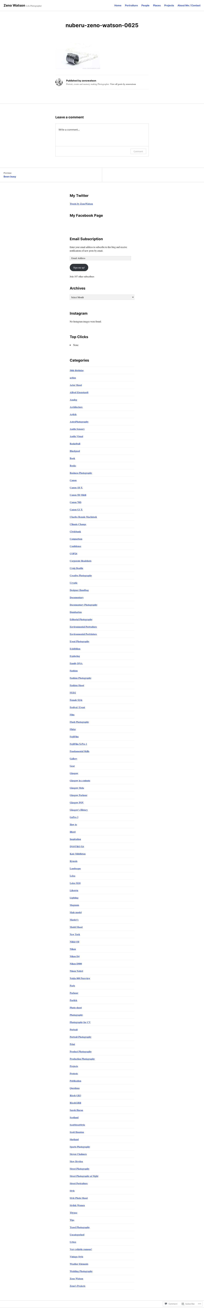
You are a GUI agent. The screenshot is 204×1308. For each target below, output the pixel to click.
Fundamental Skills (79, 751)
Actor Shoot (76, 385)
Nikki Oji (74, 941)
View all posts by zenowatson (123, 84)
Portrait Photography (80, 1037)
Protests (74, 1073)
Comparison (76, 538)
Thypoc (73, 1212)
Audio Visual (76, 436)
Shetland (74, 1139)
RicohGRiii (75, 1102)
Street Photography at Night (84, 1176)
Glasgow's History (79, 809)
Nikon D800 (76, 963)
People (145, 5)
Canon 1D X (76, 487)
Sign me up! (79, 267)
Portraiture (131, 5)
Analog (73, 399)
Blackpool (75, 451)
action (73, 377)
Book (72, 458)
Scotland (74, 1117)
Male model (76, 912)
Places (157, 5)
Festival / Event (77, 707)
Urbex (73, 1242)
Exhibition (75, 648)
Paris (72, 985)
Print (72, 1044)
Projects (169, 5)
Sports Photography (80, 1146)
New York (75, 934)
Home (117, 5)
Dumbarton (76, 612)
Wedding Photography (81, 1271)
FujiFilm (74, 736)
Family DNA (76, 663)
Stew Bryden (76, 1161)
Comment (138, 151)
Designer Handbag (79, 590)
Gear (72, 766)
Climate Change (78, 524)
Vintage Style (76, 1256)
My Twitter (79, 195)
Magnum (74, 905)
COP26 (73, 553)
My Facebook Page (86, 215)
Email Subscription (86, 239)
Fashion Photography (80, 678)
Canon (73, 480)
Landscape (75, 868)
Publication (75, 1080)
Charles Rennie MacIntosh (83, 517)
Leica (72, 875)
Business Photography (81, 473)
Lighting (74, 897)
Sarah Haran (76, 1110)
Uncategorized (77, 1234)
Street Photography (79, 1168)
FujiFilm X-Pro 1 (78, 744)
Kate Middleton (78, 853)
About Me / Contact (189, 5)
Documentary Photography (83, 604)
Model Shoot (76, 927)
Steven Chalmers (78, 1154)
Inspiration (75, 839)
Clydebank (75, 531)
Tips (72, 1220)
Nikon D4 (74, 956)
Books (73, 465)
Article (73, 414)
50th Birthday (77, 370)
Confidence (75, 546)
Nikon (73, 949)
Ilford (73, 831)
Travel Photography (80, 1227)
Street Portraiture (79, 1183)
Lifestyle (74, 890)
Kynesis (73, 861)
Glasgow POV (77, 802)
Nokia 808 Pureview (80, 978)
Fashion (74, 670)
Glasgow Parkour (78, 795)
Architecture (76, 407)
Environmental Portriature (83, 634)
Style (72, 1190)
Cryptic (74, 582)
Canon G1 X (76, 509)
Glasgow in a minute (80, 780)
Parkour (74, 993)
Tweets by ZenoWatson (81, 203)
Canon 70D (75, 502)
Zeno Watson (14, 5)
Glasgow (74, 773)
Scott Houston (77, 1132)
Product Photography (81, 1051)
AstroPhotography (79, 421)
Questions (75, 1088)
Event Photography (79, 641)
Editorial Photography (81, 619)
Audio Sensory (77, 429)
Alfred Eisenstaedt (79, 392)
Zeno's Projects (77, 1286)
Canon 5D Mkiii (78, 495)
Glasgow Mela (77, 787)
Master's (74, 919)
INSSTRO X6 (77, 846)
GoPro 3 (74, 817)
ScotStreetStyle (77, 1124)
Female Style (76, 700)
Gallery (73, 758)
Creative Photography (81, 575)
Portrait (74, 1029)
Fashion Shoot (77, 685)
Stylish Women (77, 1205)
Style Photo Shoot (79, 1198)
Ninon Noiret (76, 971)
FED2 (73, 692)
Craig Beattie (76, 568)
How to (73, 824)
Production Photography (82, 1058)
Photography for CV (80, 1022)
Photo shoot (76, 1007)
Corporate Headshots (80, 560)
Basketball (75, 443)
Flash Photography (79, 722)
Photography (76, 1015)
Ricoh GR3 (75, 1095)
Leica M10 (75, 883)
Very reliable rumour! (81, 1249)
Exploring (75, 656)
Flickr (73, 729)
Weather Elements (79, 1264)
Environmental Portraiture (83, 626)
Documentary (77, 597)
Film (72, 714)
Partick (73, 1000)
